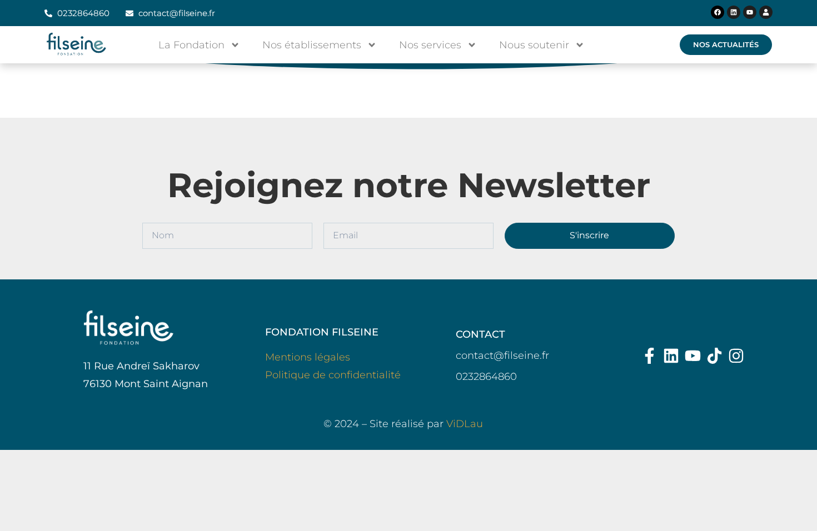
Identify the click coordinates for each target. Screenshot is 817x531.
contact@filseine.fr (502, 355)
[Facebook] (717, 12)
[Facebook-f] (649, 356)
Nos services (430, 45)
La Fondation (191, 45)
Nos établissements (311, 45)
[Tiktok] (714, 356)
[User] (766, 12)
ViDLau (464, 424)
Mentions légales (307, 357)
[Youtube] (749, 12)
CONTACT (480, 334)
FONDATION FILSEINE (321, 332)
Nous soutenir (534, 45)
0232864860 (486, 376)
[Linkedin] (733, 12)
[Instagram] (736, 356)
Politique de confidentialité (333, 375)
